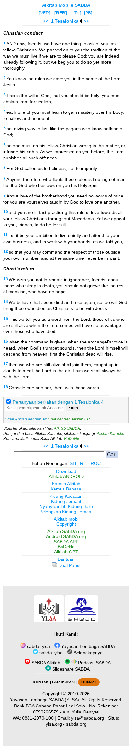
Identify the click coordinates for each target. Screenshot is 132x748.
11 (6, 235)
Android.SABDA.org (66, 536)
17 (6, 364)
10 (6, 212)
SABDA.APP (66, 541)
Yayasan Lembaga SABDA (87, 646)
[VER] (44, 12)
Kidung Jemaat (66, 501)
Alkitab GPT (66, 551)
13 (6, 279)
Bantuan (66, 559)
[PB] (88, 12)
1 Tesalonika (64, 21)
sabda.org (76, 724)
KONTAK (41, 682)
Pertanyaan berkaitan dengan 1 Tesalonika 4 (58, 402)
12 (6, 251)
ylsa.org (54, 724)
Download (66, 471)
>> (86, 21)
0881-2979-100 (38, 718)
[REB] (60, 12)
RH (83, 463)
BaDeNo (71, 439)
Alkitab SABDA (67, 428)
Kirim (73, 407)
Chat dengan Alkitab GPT (70, 419)
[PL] (77, 12)
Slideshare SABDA (70, 669)
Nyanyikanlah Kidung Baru (66, 506)
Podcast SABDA (94, 662)
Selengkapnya (87, 652)
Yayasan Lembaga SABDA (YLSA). (45, 699)
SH (73, 463)
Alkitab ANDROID (66, 476)
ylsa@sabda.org (87, 718)
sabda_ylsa (38, 646)
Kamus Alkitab (66, 483)
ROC (96, 463)
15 (6, 318)
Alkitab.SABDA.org (66, 531)
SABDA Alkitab (45, 662)
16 (6, 341)
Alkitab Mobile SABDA (66, 5)
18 (6, 387)
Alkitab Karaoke (110, 434)
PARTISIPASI (63, 682)
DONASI (88, 682)
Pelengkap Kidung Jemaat (66, 511)
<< (45, 21)
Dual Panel (68, 565)
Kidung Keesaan (66, 496)
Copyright (66, 524)
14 (6, 302)
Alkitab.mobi (66, 518)
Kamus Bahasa (66, 488)
